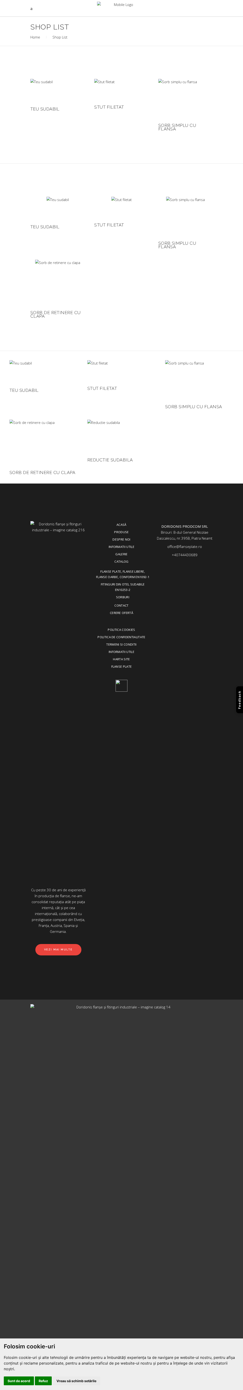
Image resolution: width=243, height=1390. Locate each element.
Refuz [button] (43, 1381)
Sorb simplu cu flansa (177, 127)
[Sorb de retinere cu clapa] (57, 282)
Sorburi (122, 597)
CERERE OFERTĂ (121, 613)
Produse (121, 532)
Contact (121, 605)
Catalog (121, 561)
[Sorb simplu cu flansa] (177, 98)
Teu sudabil (45, 108)
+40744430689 (184, 554)
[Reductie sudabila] (103, 436)
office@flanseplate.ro (184, 546)
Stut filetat (109, 107)
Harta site (121, 659)
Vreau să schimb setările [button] (76, 1381)
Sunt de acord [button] (19, 1381)
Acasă (121, 524)
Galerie (121, 554)
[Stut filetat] (104, 89)
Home (35, 37)
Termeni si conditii (121, 644)
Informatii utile (121, 547)
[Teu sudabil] (41, 90)
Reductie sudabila (110, 459)
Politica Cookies (121, 630)
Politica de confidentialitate (121, 637)
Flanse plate (121, 666)
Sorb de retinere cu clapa (55, 314)
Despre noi (121, 539)
